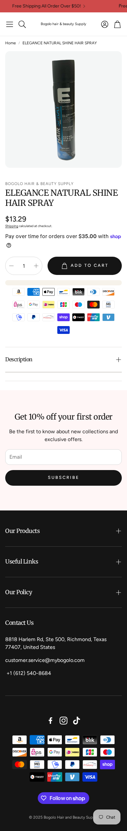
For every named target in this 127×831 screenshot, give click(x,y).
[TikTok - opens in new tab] (76, 720)
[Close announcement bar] (120, 5)
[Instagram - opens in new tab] (63, 720)
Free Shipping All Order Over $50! (42, 6)
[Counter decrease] (11, 266)
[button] (9, 24)
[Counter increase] (36, 266)
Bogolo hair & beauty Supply (63, 24)
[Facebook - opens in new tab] (50, 720)
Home (10, 43)
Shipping (11, 226)
